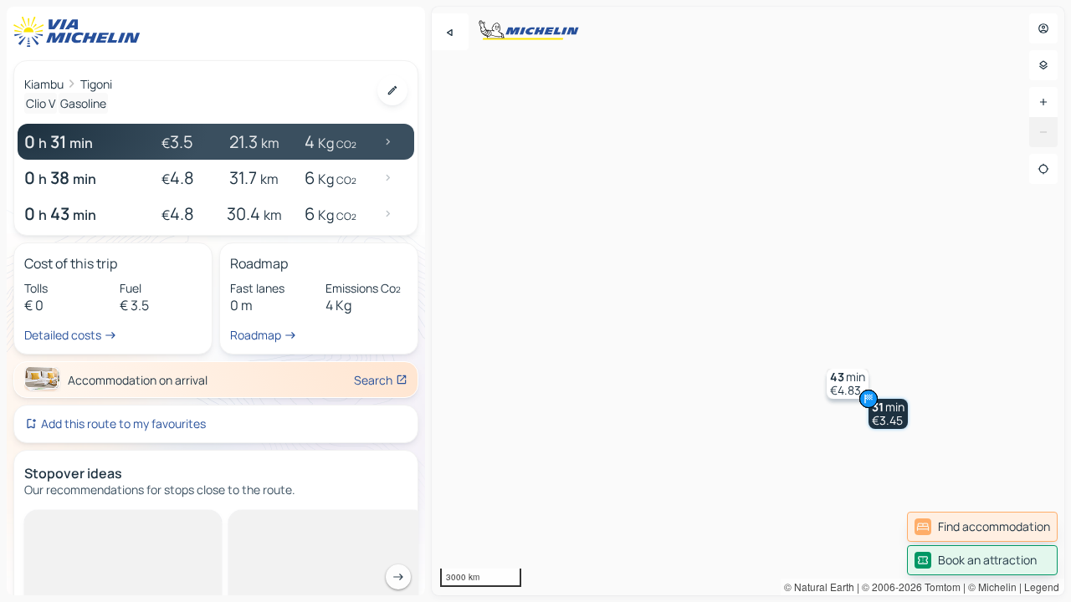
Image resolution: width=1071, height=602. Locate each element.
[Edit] (392, 90)
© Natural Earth (819, 586)
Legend (1041, 586)
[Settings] (1043, 65)
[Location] (1043, 169)
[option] (95, 523)
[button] (888, 414)
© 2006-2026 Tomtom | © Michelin (939, 586)
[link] (982, 527)
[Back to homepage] (80, 31)
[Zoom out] (1043, 132)
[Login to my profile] (1043, 28)
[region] (748, 301)
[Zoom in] (1043, 102)
